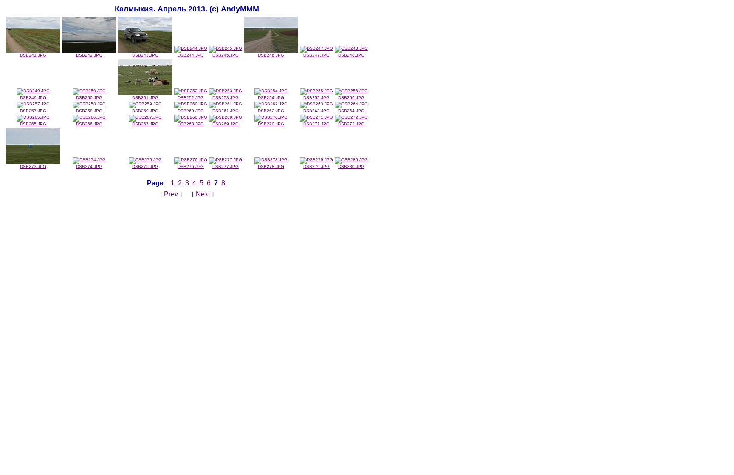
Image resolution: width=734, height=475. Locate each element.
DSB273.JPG (33, 166)
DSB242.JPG (89, 55)
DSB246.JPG (271, 55)
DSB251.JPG (145, 97)
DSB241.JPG (33, 55)
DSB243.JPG (145, 55)
